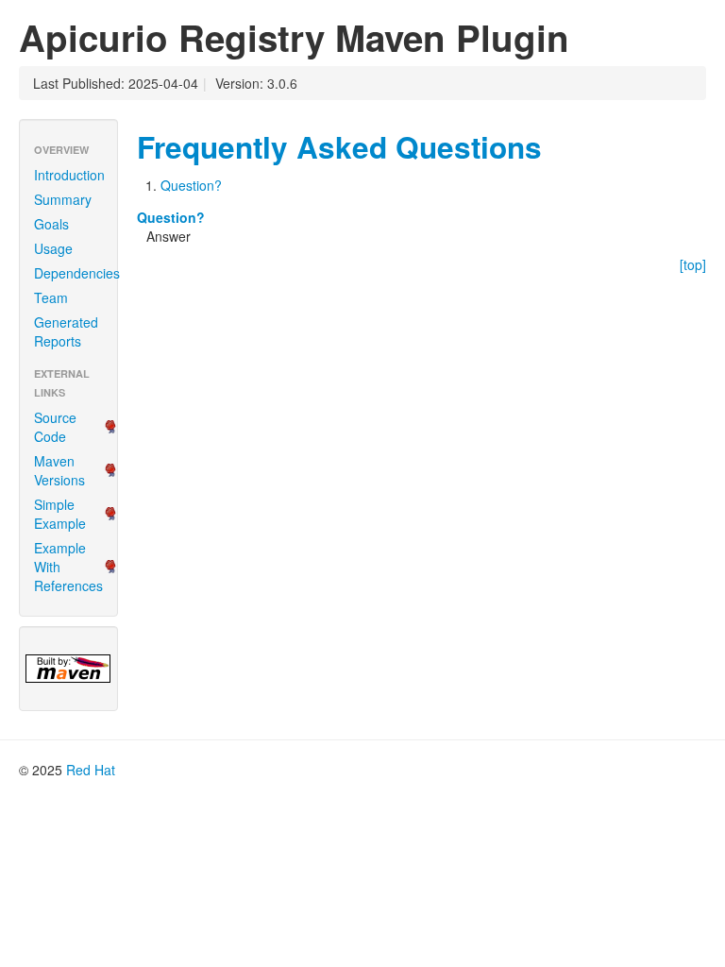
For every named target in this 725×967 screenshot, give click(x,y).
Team (51, 297)
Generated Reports (66, 331)
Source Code (55, 427)
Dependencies (75, 272)
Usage (53, 248)
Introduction (69, 174)
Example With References (68, 566)
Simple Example (60, 514)
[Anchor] (557, 145)
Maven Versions (59, 470)
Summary (63, 199)
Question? (191, 185)
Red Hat (90, 769)
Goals (51, 223)
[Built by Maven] (68, 668)
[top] (693, 264)
